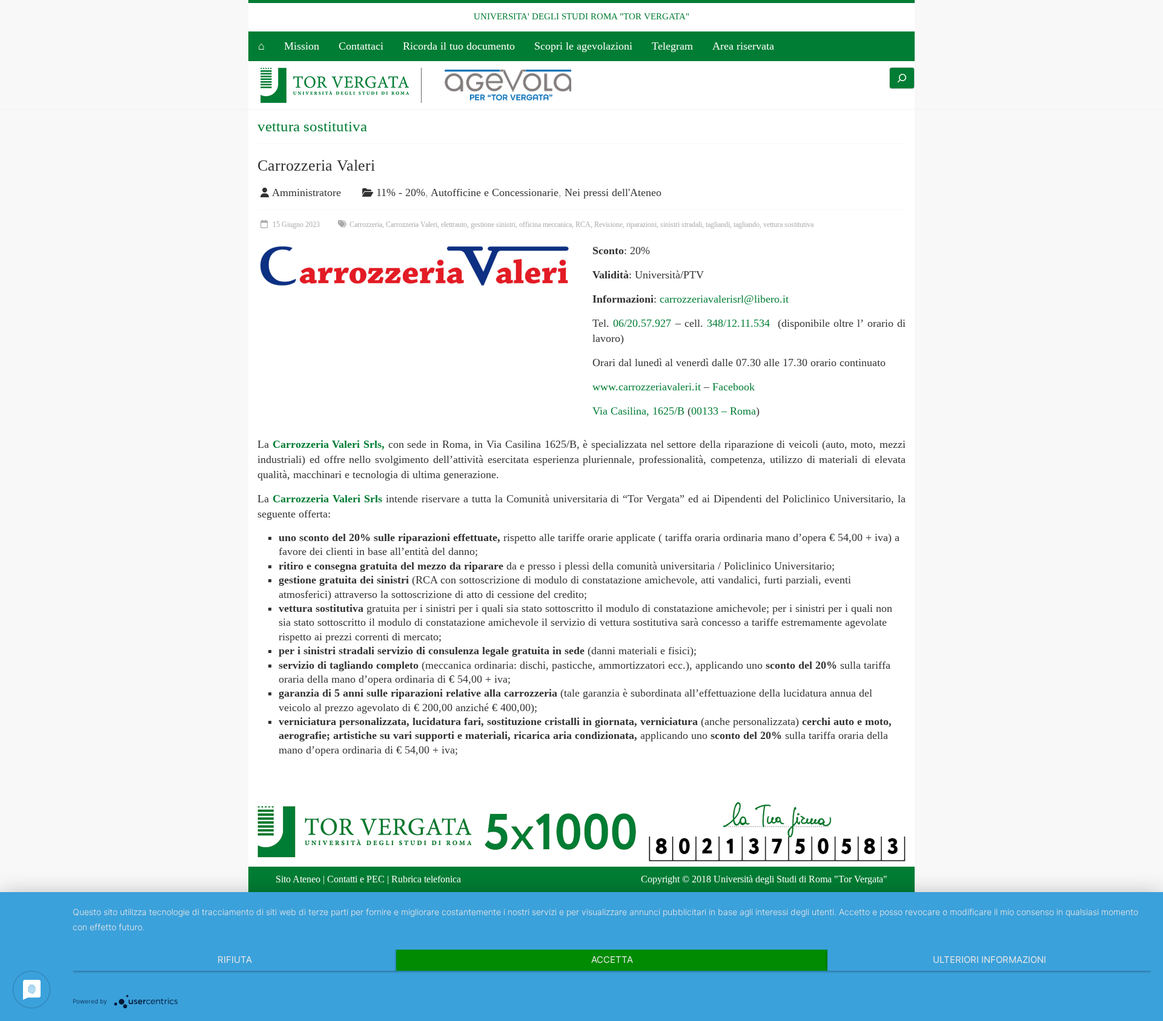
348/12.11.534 (736, 323)
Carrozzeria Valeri (316, 165)
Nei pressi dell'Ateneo (613, 192)
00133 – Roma (723, 411)
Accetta (612, 959)
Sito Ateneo (298, 879)
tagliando (747, 224)
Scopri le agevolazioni (583, 46)
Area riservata (743, 46)
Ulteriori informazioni (989, 959)
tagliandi (718, 224)
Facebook (733, 387)
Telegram (672, 46)
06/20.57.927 (642, 323)
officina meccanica (545, 224)
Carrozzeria (366, 224)
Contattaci (361, 46)
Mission (301, 46)
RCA (583, 224)
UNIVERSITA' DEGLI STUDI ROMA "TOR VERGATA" (581, 16)
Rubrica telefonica (426, 879)
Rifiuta (234, 959)
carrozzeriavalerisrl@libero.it (724, 299)
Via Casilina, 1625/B (638, 411)
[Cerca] (902, 78)
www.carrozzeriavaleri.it (646, 387)
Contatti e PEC (356, 879)
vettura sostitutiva (788, 224)
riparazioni (641, 224)
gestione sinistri (493, 224)
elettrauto (454, 224)
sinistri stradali (681, 224)
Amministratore (306, 192)
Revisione (608, 224)
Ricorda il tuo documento (459, 46)
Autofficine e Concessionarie (494, 192)
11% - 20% (400, 192)
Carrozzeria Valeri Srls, (329, 444)
